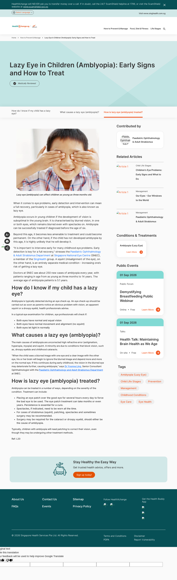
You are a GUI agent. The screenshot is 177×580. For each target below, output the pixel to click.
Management (128, 388)
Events (46, 506)
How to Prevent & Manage (30, 38)
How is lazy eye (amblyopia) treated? (123, 112)
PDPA (106, 539)
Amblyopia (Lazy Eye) (133, 374)
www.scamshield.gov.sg (35, 6)
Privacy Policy (82, 506)
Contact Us (49, 499)
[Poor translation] (9, 560)
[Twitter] (106, 505)
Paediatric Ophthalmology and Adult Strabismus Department (71, 370)
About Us (18, 499)
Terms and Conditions (115, 536)
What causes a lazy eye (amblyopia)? (79, 112)
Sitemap (78, 499)
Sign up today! (84, 474)
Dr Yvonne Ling (73, 366)
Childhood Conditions (133, 395)
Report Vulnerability (144, 539)
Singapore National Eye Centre (72, 255)
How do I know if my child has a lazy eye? (31, 112)
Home (14, 38)
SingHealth (40, 259)
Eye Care (126, 401)
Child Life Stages (131, 381)
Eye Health (145, 401)
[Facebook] (113, 505)
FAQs (15, 506)
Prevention (154, 381)
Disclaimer (139, 536)
